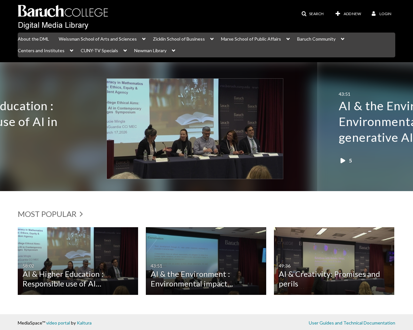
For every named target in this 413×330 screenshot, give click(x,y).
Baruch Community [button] (316, 39)
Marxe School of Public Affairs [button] (251, 39)
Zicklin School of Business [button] (179, 39)
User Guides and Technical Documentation (352, 322)
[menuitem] (38, 38)
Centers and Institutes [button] (41, 50)
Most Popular (48, 213)
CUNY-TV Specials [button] (99, 50)
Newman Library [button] (150, 50)
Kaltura (84, 322)
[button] (312, 14)
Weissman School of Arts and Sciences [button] (98, 39)
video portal (58, 322)
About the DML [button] (33, 39)
